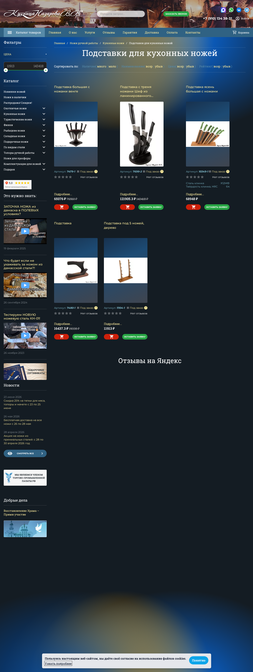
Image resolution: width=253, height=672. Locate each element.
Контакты (192, 32)
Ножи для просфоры (17, 158)
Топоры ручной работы (19, 152)
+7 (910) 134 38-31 (217, 18)
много (101, 66)
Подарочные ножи (16, 141)
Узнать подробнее (58, 663)
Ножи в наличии (15, 97)
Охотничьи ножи (15, 108)
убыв (159, 66)
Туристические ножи (18, 119)
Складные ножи (14, 136)
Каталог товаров (28, 32)
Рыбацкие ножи (14, 130)
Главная (55, 32)
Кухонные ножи (113, 43)
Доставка (152, 32)
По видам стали (14, 147)
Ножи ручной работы (84, 43)
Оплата (172, 32)
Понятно (198, 660)
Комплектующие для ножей (22, 164)
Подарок (9, 169)
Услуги (90, 32)
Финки (8, 125)
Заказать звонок (176, 14)
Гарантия (130, 32)
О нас (73, 32)
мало (112, 66)
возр (149, 66)
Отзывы (109, 32)
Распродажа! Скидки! (18, 102)
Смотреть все (25, 453)
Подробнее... (63, 194)
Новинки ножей (14, 91)
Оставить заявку (85, 207)
